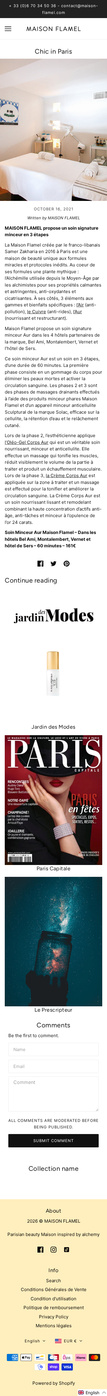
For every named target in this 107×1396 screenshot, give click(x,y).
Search (53, 1280)
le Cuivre (36, 311)
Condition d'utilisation (53, 1298)
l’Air (80, 305)
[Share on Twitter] (53, 563)
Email (19, 1065)
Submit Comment (53, 1140)
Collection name (53, 1169)
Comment (24, 1082)
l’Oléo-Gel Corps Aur (26, 442)
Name (19, 1048)
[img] (40, 1249)
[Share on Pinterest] (66, 563)
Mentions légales (54, 1325)
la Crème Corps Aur (66, 475)
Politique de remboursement (53, 1307)
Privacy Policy (53, 1317)
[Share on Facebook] (40, 563)
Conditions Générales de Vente (53, 1289)
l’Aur (77, 311)
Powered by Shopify (53, 1383)
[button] (35, 1341)
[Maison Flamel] (53, 28)
